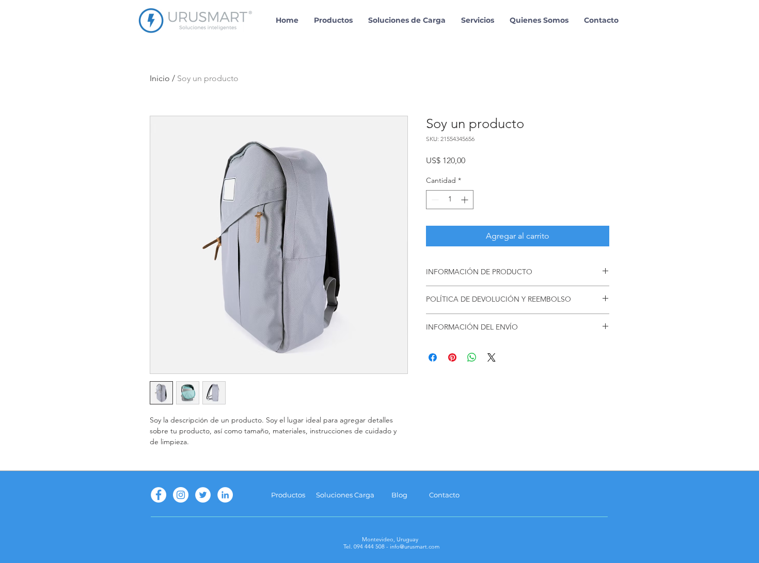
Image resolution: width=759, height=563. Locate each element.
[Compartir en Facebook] (432, 357)
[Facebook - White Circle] (158, 495)
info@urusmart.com (414, 546)
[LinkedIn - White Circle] (225, 495)
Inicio (160, 78)
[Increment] (465, 200)
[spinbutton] (449, 200)
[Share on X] (491, 357)
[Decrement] (434, 200)
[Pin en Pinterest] (452, 357)
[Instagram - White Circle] (180, 495)
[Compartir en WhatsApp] (472, 357)
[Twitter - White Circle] (203, 495)
